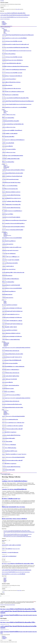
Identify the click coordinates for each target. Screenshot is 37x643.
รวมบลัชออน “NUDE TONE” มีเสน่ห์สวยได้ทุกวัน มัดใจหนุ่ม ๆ (14, 481)
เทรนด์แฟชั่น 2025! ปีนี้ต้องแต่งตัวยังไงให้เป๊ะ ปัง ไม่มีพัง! (11, 158)
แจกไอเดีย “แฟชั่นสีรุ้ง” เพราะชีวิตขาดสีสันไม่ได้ (9, 133)
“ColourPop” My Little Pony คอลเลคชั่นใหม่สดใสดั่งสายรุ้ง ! (14, 489)
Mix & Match (6, 111)
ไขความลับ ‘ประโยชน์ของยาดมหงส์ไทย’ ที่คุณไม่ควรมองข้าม (12, 404)
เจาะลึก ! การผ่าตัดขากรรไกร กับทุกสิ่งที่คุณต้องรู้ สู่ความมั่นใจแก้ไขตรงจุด (14, 69)
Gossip (5, 233)
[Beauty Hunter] (5, 473)
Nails (4, 32)
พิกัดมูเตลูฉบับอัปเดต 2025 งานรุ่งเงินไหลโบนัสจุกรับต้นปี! (11, 285)
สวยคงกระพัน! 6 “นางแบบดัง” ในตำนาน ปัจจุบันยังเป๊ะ (10, 259)
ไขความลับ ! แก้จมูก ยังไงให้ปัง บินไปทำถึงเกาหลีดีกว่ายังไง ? (11, 63)
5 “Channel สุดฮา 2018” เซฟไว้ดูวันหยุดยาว (9, 253)
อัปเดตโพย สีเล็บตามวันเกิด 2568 (7, 85)
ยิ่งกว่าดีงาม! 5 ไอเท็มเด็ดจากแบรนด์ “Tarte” (11, 498)
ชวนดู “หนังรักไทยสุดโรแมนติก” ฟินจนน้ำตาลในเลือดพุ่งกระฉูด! (12, 311)
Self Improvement (6, 342)
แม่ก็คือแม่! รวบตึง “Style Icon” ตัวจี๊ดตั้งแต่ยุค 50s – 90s (10, 256)
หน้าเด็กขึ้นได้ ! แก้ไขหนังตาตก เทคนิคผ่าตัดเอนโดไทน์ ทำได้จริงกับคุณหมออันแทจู (15, 66)
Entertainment (4, 232)
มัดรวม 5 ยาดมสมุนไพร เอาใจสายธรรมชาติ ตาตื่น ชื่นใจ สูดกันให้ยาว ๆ (13, 223)
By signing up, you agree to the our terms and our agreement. (12, 9)
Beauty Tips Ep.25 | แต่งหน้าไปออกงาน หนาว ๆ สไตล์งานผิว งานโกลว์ (13, 422)
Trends (5, 110)
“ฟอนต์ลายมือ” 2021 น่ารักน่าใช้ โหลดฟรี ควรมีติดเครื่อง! (11, 217)
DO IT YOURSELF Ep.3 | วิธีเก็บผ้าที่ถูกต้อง (9, 444)
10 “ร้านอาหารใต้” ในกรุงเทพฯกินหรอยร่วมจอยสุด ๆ (10, 179)
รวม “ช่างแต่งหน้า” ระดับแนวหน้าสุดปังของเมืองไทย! (10, 385)
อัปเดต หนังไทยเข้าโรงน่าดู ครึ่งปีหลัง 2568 (8, 291)
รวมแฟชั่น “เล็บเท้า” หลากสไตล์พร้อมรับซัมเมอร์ (9, 556)
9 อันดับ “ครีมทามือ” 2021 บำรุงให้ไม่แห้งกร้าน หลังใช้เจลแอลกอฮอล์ (13, 91)
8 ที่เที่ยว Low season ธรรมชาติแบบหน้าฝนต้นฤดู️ (9, 185)
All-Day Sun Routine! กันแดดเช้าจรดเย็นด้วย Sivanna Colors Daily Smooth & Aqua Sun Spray (16, 50)
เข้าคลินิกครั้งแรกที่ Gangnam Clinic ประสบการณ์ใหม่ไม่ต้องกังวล (12, 60)
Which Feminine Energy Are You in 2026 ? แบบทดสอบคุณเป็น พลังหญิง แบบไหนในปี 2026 (16, 347)
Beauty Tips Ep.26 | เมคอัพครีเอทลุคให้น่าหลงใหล (10, 419)
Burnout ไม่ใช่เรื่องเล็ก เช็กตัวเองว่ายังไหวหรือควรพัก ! (10, 350)
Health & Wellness (6, 166)
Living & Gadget (6, 167)
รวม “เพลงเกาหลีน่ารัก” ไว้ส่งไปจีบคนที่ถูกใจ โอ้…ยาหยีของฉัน (12, 320)
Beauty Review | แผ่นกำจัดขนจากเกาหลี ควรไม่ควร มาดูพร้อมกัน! (12, 425)
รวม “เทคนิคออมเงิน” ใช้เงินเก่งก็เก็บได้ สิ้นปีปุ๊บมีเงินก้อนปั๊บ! (11, 360)
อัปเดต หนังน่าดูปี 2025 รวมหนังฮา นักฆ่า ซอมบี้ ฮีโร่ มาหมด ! (11, 247)
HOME (3, 21)
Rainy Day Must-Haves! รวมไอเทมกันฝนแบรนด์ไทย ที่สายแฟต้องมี (12, 229)
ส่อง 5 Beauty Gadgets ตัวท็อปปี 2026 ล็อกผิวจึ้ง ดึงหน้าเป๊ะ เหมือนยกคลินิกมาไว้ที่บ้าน (12, 13)
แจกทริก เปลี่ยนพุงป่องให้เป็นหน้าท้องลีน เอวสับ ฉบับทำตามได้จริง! (12, 407)
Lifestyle (3, 164)
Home (6, 474)
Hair (4, 31)
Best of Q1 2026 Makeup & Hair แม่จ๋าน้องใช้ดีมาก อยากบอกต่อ (12, 41)
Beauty (3, 28)
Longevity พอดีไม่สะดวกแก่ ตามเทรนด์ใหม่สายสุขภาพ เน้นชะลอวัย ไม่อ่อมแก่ (14, 220)
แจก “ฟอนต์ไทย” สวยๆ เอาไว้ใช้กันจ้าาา (8, 391)
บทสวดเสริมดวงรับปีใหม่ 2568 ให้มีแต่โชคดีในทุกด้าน (10, 278)
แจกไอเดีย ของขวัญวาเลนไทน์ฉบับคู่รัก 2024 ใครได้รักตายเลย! (12, 317)
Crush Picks (5, 234)
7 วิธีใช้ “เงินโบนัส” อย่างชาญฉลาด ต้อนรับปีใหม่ (10, 363)
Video (3, 409)
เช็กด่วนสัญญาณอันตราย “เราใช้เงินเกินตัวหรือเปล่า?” (10, 369)
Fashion (3, 109)
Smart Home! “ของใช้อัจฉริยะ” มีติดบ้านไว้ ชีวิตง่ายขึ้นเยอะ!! (11, 201)
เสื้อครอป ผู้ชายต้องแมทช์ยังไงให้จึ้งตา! (8, 136)
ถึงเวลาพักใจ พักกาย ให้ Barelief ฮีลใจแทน (8, 53)
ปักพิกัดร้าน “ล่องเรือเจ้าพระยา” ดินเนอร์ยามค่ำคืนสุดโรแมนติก (12, 176)
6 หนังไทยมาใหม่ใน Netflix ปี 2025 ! (7, 244)
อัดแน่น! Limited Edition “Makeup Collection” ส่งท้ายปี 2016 (14, 518)
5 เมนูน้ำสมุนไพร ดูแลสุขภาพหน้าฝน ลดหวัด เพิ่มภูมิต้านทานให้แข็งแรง (13, 226)
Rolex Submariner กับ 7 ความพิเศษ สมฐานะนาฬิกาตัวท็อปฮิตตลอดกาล (13, 139)
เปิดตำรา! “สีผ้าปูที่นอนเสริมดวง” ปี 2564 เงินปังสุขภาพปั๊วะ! (11, 204)
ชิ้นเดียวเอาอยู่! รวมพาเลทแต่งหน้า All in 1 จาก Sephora (13, 506)
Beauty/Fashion (6, 410)
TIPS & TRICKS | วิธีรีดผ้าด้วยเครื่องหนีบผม (9, 447)
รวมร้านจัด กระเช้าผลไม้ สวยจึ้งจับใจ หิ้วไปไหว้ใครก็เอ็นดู (11, 195)
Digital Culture (6, 345)
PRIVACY (3, 22)
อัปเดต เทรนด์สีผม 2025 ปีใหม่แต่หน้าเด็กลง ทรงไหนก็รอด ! (11, 82)
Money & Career (6, 343)
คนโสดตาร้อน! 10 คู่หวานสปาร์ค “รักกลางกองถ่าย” (10, 250)
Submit (10, 640)
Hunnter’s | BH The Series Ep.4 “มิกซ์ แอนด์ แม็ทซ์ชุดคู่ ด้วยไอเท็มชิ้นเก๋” (13, 416)
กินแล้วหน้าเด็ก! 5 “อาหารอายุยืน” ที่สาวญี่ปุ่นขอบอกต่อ (10, 552)
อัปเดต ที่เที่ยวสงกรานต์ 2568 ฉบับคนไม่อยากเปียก (10, 188)
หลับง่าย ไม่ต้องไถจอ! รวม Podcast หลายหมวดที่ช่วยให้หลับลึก (12, 237)
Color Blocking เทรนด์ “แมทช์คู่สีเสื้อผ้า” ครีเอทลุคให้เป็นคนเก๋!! (12, 130)
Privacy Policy (18, 9)
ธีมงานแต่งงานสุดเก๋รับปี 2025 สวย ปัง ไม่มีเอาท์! (9, 330)
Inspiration (5, 412)
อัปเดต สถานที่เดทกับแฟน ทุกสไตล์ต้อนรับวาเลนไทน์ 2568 (11, 333)
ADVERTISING (4, 23)
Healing (5, 302)
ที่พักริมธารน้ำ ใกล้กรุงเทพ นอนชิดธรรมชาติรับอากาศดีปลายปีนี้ (12, 460)
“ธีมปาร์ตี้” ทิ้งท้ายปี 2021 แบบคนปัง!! (8, 388)
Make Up (5, 29)
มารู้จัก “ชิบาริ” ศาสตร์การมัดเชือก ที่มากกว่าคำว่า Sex (10, 314)
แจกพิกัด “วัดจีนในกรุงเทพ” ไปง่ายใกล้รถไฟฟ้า (9, 379)
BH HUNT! (5, 413)
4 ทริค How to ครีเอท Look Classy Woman (8, 114)
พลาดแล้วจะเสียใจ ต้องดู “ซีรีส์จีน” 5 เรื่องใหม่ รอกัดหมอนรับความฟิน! (13, 272)
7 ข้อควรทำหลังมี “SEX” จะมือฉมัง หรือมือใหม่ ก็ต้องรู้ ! (11, 339)
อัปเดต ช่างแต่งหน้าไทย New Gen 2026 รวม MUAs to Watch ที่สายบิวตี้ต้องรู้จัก (14, 107)
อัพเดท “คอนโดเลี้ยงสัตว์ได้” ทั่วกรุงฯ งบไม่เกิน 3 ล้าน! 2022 (11, 198)
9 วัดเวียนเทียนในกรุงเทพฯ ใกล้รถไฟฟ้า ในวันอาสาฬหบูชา (11, 182)
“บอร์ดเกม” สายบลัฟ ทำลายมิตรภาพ (8, 266)
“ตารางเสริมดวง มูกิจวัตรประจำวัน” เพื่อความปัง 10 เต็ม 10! (11, 88)
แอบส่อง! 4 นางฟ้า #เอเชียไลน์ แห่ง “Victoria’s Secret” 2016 (11, 548)
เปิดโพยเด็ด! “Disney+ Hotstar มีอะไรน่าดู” (8, 269)
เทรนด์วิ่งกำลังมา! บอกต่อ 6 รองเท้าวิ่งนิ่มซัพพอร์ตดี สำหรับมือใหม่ (12, 155)
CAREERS (4, 24)
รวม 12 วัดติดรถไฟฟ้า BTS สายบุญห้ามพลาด (9, 463)
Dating (5, 300)
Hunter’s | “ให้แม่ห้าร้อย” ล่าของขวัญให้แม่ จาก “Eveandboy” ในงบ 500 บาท (14, 454)
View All (5, 33)
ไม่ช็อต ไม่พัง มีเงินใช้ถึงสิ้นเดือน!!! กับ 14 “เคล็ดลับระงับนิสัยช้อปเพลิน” (13, 366)
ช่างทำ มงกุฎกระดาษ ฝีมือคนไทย (7, 146)
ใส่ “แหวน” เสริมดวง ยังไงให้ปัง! (7, 441)
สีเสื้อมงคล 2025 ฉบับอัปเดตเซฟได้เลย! (8, 117)
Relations (5, 301)
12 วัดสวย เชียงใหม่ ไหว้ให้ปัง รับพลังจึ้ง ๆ (8, 438)
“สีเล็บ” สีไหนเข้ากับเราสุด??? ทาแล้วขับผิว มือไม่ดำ (10, 94)
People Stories (6, 344)
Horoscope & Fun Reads (7, 235)
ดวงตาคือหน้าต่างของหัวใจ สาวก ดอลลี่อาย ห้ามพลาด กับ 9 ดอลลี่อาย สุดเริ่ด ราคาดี (15, 44)
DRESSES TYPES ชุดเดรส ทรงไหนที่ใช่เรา (9, 149)
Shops (5, 112)
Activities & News (2, 620)
